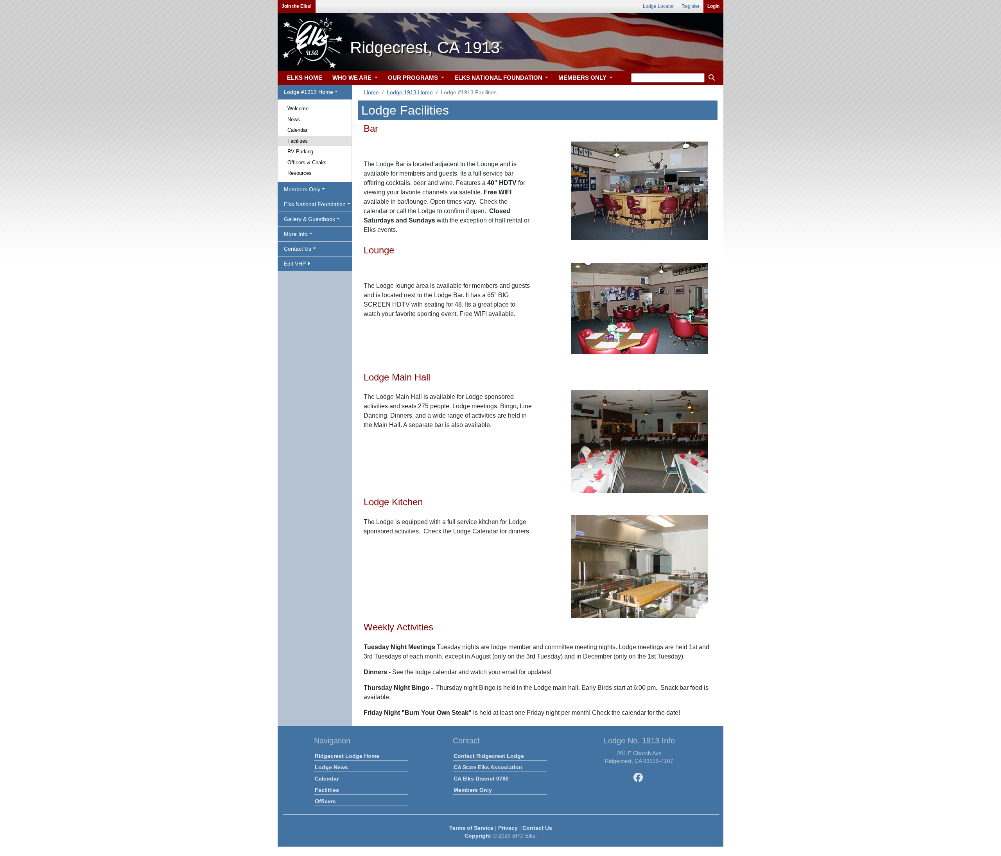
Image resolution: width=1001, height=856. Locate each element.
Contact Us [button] (297, 249)
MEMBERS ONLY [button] (583, 77)
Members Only (473, 790)
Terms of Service (471, 828)
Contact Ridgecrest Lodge (489, 756)
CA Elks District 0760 (481, 778)
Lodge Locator (658, 6)
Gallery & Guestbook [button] (309, 219)
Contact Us (537, 828)
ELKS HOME (304, 77)
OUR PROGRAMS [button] (414, 77)
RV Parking (300, 151)
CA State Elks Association (488, 767)
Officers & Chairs (306, 162)
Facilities (297, 141)
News (293, 119)
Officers (325, 801)
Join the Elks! (297, 6)
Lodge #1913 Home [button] (308, 92)
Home (371, 92)
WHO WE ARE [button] (352, 77)
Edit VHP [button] (295, 263)
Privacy (508, 828)
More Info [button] (296, 234)
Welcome (298, 108)
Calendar (297, 130)
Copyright (478, 836)
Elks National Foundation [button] (315, 204)
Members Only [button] (302, 189)
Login (713, 6)
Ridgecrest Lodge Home (347, 756)
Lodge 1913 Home (410, 92)
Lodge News (331, 767)
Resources (299, 173)
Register (691, 6)
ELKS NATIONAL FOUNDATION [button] (499, 77)
